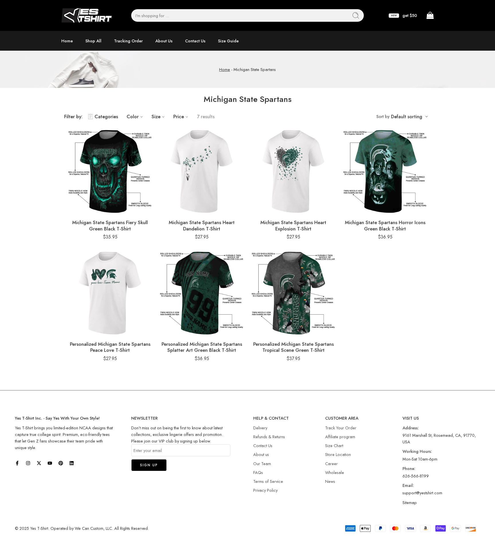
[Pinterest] (60, 463)
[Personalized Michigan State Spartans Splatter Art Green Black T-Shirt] (202, 293)
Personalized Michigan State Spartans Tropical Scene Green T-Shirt (293, 347)
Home (67, 41)
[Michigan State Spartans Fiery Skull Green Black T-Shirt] (110, 171)
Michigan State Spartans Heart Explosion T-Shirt (293, 225)
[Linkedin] (71, 463)
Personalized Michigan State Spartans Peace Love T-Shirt (110, 347)
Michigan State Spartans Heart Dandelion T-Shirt (202, 225)
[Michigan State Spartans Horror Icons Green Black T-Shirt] (385, 171)
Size (156, 116)
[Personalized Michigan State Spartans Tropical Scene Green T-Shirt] (293, 293)
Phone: (408, 468)
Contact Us (195, 41)
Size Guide (228, 41)
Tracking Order (128, 41)
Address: (410, 428)
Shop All (93, 41)
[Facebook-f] (17, 463)
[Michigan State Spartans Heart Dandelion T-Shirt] (202, 171)
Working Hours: (417, 451)
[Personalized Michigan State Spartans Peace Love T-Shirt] (110, 293)
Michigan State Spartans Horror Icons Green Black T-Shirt (385, 225)
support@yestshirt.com (422, 493)
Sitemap (409, 502)
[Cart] (430, 15)
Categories (106, 116)
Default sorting (406, 116)
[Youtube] (50, 463)
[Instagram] (28, 463)
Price (178, 116)
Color (133, 116)
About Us (163, 41)
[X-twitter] (39, 463)
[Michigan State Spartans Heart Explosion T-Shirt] (293, 171)
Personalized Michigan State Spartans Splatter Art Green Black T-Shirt (202, 347)
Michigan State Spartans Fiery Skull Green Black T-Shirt (110, 225)
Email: (408, 485)
